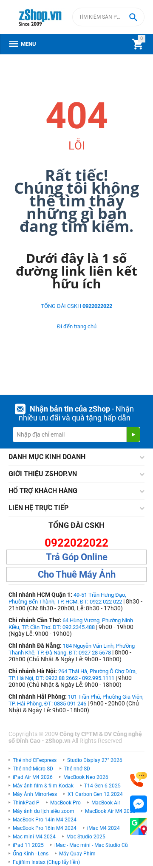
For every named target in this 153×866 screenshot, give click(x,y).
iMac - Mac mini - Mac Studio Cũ (91, 845)
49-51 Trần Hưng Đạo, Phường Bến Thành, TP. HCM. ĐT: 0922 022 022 (67, 598)
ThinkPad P (26, 803)
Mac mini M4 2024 (34, 837)
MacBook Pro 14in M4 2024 (44, 820)
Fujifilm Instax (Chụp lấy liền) (46, 862)
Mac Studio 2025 (85, 837)
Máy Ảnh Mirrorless (35, 794)
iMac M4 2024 (103, 828)
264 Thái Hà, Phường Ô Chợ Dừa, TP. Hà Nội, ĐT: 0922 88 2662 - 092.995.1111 (72, 674)
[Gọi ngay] (138, 779)
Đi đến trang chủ (76, 326)
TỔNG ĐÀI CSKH (76, 306)
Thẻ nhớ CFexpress (35, 760)
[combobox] (108, 17)
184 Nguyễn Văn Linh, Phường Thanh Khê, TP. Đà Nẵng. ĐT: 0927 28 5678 (71, 649)
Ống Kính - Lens (30, 854)
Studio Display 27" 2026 (94, 760)
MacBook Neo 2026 (85, 777)
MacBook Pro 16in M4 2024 (44, 828)
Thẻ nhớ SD (77, 769)
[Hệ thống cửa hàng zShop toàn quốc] (138, 827)
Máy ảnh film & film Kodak (43, 786)
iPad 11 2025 (28, 845)
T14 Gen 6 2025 (102, 786)
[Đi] (133, 434)
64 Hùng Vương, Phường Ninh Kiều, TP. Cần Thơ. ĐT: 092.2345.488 (70, 623)
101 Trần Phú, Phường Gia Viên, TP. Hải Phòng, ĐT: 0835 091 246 (76, 700)
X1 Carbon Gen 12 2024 (95, 794)
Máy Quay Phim (77, 854)
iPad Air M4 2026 (33, 777)
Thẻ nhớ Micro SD (33, 769)
